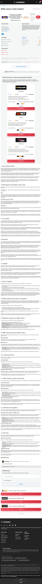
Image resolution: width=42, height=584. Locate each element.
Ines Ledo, (7, 461)
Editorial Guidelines (4, 537)
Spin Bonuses (21, 513)
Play (38, 16)
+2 (24, 156)
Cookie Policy (3, 539)
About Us (2, 534)
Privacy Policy (9, 480)
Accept (21, 579)
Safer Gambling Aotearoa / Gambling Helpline (9, 560)
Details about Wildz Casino (21, 66)
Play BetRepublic (21, 108)
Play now (21, 493)
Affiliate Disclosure (4, 535)
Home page (3, 5)
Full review (21, 132)
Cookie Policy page (14, 576)
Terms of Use (3, 542)
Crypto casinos (17, 537)
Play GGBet (21, 134)
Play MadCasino (21, 160)
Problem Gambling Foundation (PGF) (23, 560)
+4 (24, 130)
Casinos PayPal (18, 538)
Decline (21, 582)
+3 (24, 103)
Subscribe (21, 484)
